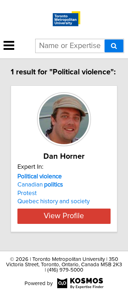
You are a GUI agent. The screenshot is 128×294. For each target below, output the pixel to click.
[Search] (114, 46)
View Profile (64, 216)
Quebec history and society (53, 201)
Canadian (40, 185)
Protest (27, 193)
